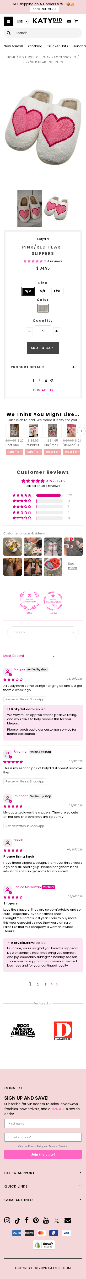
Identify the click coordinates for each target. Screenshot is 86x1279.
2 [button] (38, 984)
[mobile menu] (8, 21)
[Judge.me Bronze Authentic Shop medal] (29, 601)
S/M (28, 291)
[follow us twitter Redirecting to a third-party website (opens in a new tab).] (40, 380)
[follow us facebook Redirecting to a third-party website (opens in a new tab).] (34, 380)
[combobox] (43, 33)
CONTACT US (43, 390)
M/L (43, 291)
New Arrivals (13, 46)
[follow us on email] (67, 1220)
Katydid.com (59, 1268)
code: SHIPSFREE (44, 9)
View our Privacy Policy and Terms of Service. (43, 1146)
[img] (13, 679)
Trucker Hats (57, 46)
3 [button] (45, 984)
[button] (33, 261)
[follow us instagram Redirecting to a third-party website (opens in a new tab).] (46, 380)
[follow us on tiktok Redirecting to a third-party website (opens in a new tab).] (17, 1221)
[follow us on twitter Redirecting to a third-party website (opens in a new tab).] (56, 1220)
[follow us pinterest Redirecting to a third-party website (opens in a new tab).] (51, 380)
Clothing (35, 46)
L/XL (57, 291)
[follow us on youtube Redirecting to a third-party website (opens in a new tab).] (46, 1220)
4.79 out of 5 (55, 481)
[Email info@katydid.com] (69, 21)
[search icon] (9, 33)
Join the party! (43, 1154)
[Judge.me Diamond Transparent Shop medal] (53, 601)
